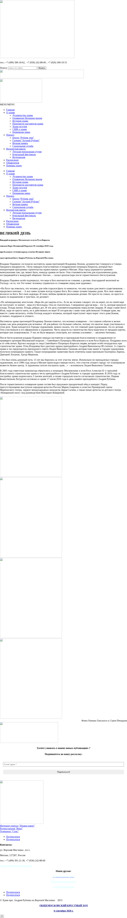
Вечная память (20, 143)
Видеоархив (18, 157)
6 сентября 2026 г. (63, 910)
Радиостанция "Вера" (11, 828)
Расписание (12, 160)
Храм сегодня (19, 126)
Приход (10, 135)
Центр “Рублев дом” (23, 137)
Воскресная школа (16, 149)
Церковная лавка (21, 132)
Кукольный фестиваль (24, 154)
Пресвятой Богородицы (63, 881)
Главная (10, 109)
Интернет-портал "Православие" (17, 825)
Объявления (12, 162)
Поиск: (3, 68)
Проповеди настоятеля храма (27, 123)
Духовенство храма (22, 115)
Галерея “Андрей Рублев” (26, 140)
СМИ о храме (19, 129)
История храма (20, 121)
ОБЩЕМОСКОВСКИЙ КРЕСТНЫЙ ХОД (63, 905)
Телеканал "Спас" (9, 831)
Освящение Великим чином (27, 118)
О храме (10, 112)
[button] (7, 104)
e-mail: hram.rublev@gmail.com (16, 865)
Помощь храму (14, 165)
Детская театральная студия (27, 151)
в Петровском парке (63, 887)
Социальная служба (22, 146)
